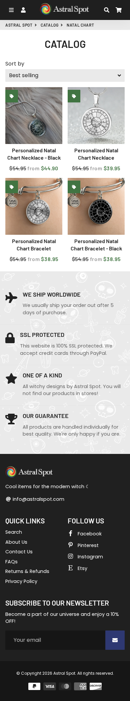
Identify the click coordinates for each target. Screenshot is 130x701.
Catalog (50, 25)
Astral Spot (19, 25)
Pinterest (87, 545)
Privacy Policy (21, 581)
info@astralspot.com (37, 499)
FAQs (11, 561)
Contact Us (19, 551)
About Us (16, 542)
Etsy (81, 568)
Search (13, 532)
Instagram (89, 556)
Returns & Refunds (27, 571)
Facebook (89, 533)
